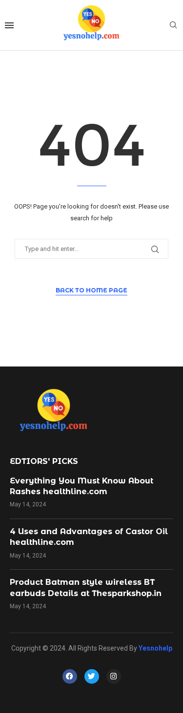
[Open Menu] (9, 25)
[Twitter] (91, 676)
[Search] (173, 25)
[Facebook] (69, 676)
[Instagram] (113, 676)
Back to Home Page (91, 290)
